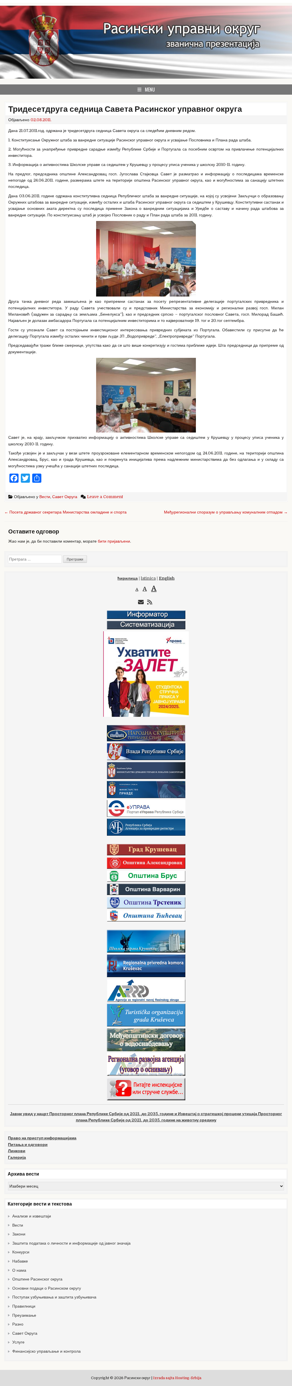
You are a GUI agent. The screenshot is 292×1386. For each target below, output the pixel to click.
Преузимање (24, 1315)
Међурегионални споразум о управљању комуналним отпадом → (226, 512)
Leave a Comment (105, 496)
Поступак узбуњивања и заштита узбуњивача (54, 1297)
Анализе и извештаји (31, 1216)
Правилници (23, 1306)
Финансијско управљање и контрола (46, 1351)
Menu (150, 89)
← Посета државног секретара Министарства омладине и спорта (65, 512)
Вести (44, 496)
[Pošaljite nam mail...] (141, 602)
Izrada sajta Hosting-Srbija (177, 1378)
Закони (18, 1234)
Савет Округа (64, 496)
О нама (19, 1270)
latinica (148, 578)
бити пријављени (114, 541)
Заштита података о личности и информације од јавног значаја (71, 1243)
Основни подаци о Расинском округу (46, 1288)
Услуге (18, 1342)
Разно (17, 1324)
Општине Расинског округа (37, 1279)
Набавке (20, 1261)
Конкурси (20, 1252)
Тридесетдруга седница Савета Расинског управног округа (125, 109)
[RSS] (149, 602)
